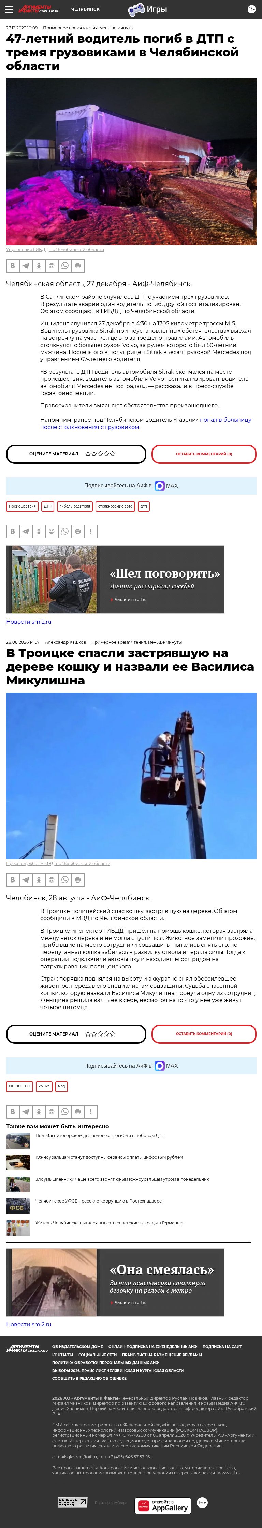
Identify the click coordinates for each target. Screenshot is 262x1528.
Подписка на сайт (222, 1347)
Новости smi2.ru (29, 622)
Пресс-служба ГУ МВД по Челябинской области (58, 863)
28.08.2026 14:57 (23, 642)
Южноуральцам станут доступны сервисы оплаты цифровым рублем (109, 1157)
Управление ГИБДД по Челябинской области (55, 249)
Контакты (62, 1355)
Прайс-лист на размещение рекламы (162, 1355)
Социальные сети (97, 1355)
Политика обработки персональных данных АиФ (105, 1363)
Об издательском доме (77, 1347)
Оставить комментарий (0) (204, 454)
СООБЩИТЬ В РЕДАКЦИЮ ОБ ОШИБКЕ (89, 1378)
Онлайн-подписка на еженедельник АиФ (152, 1347)
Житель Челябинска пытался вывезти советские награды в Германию (109, 1222)
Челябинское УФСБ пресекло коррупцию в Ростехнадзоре (98, 1201)
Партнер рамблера (111, 1503)
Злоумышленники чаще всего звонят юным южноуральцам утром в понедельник (122, 1179)
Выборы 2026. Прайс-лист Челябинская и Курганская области (118, 1371)
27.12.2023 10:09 (22, 27)
